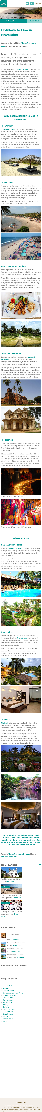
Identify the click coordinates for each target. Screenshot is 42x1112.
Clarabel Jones (8, 990)
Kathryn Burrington (10, 1009)
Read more (10, 881)
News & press (8, 1014)
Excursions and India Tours (13, 993)
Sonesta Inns (22, 638)
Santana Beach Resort (15, 548)
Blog (3, 46)
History (5, 1005)
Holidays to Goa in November (17, 46)
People (5, 1016)
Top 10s (5, 1021)
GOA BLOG (10, 21)
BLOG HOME (34, 21)
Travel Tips (12, 856)
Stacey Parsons (8, 1019)
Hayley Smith (7, 1002)
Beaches (6, 988)
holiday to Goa (22, 69)
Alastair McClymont (28, 43)
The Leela (4, 723)
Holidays (26, 854)
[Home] (3, 6)
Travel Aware (15, 1105)
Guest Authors (8, 1000)
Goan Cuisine (8, 998)
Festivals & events (9, 995)
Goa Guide (15, 838)
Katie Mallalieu (8, 1012)
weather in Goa (9, 129)
